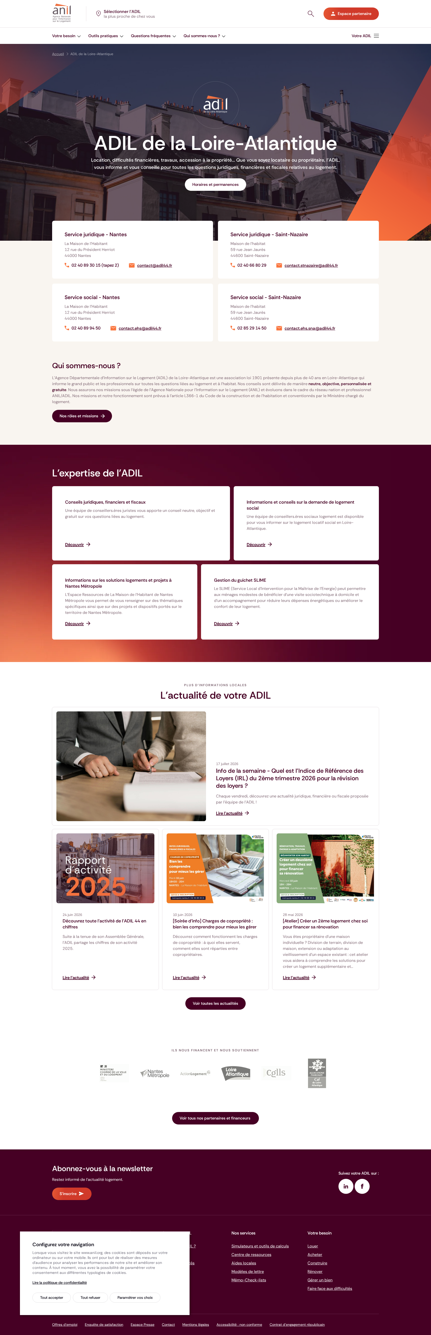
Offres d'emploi (64, 1324)
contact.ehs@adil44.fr (140, 328)
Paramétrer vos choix (135, 1297)
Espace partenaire (354, 13)
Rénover (315, 1271)
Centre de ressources (251, 1254)
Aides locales (243, 1263)
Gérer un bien (320, 1280)
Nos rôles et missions (79, 416)
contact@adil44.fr (154, 265)
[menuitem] (66, 36)
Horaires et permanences (215, 184)
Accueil (58, 54)
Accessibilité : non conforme (239, 1324)
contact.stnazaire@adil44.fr (311, 265)
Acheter (315, 1254)
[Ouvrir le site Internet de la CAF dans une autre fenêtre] (317, 1073)
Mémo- (248, 1280)
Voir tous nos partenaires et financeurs (215, 1118)
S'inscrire (68, 1193)
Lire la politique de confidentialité (59, 1282)
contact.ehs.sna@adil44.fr (310, 328)
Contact (168, 1324)
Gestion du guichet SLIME (240, 580)
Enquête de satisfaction (104, 1324)
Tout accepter (51, 1297)
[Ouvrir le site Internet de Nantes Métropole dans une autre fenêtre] (154, 1073)
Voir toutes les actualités (215, 1003)
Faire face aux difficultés (330, 1288)
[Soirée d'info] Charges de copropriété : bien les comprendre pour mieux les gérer (214, 924)
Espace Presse (142, 1324)
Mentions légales (195, 1324)
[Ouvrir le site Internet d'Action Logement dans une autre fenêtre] (195, 1073)
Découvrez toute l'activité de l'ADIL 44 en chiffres (104, 924)
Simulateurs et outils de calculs (260, 1246)
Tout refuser (90, 1297)
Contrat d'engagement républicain (297, 1324)
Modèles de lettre (247, 1271)
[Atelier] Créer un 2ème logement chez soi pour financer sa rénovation (325, 924)
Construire (317, 1263)
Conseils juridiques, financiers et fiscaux (105, 502)
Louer (313, 1246)
